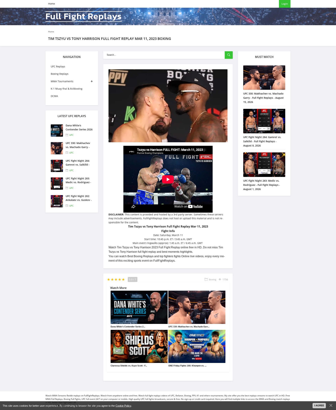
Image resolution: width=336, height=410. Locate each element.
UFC (71, 134)
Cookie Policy (123, 405)
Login (285, 3)
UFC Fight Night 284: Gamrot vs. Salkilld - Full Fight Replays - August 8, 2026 (262, 141)
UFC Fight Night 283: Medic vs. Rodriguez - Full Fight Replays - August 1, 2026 (261, 185)
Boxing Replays (59, 73)
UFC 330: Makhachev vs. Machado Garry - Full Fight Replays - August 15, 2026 (263, 98)
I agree (319, 405)
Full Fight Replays (84, 16)
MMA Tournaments (62, 81)
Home (51, 3)
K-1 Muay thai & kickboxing (66, 88)
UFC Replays (58, 66)
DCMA (54, 96)
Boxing (212, 279)
